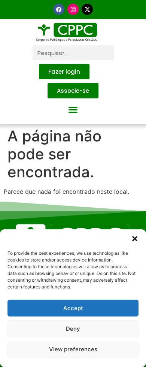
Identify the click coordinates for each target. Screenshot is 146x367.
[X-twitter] (87, 9)
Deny (73, 328)
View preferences (73, 349)
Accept (73, 308)
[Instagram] (73, 9)
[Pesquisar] (121, 52)
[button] (135, 238)
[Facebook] (58, 9)
